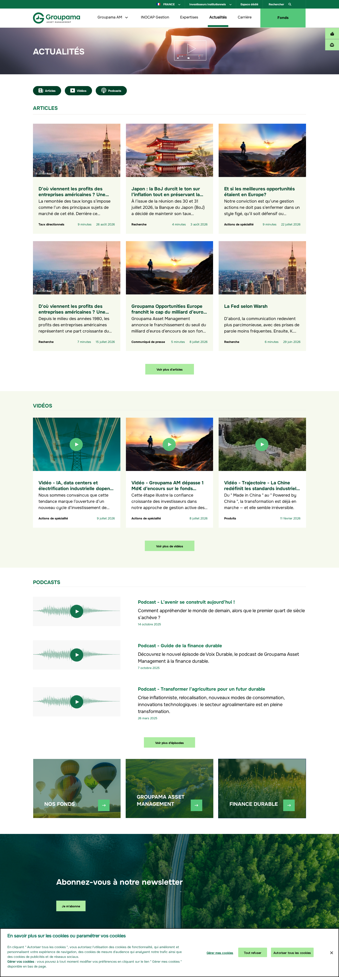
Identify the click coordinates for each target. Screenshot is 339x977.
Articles (50, 90)
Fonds (282, 17)
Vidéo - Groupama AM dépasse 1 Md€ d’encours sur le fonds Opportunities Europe (167, 488)
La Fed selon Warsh (246, 305)
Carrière (245, 16)
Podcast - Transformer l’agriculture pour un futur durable (201, 688)
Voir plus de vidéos (169, 545)
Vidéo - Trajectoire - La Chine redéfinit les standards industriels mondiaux (261, 488)
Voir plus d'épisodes (169, 742)
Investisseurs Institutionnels (207, 4)
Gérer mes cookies (220, 952)
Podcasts (114, 90)
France (169, 4)
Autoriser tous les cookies (292, 952)
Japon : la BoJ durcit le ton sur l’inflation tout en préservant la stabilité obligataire (165, 194)
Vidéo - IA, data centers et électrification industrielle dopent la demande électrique (75, 488)
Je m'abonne (71, 905)
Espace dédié (249, 4)
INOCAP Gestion (155, 16)
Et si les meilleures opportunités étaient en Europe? (259, 191)
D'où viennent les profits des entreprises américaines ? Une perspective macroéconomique (73, 194)
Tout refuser (252, 952)
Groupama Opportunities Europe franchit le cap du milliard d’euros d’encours (168, 311)
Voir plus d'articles (170, 369)
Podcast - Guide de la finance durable (180, 645)
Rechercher (277, 4)
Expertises (189, 16)
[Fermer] (332, 953)
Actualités (218, 16)
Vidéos (81, 90)
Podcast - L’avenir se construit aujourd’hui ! (186, 601)
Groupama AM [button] (110, 16)
